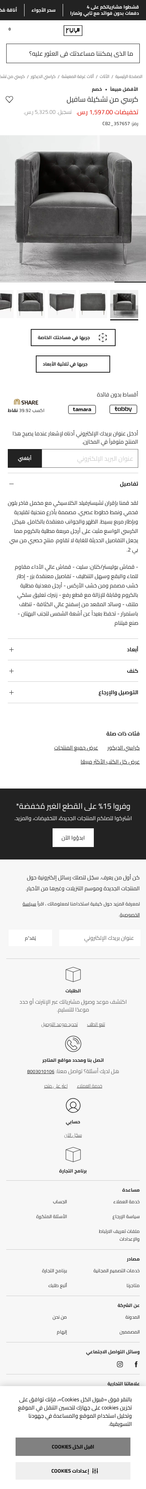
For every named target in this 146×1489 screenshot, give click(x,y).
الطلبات (73, 990)
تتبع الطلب (96, 1024)
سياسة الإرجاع (126, 1216)
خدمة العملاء (89, 1085)
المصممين (130, 1332)
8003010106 (41, 1071)
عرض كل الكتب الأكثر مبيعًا (110, 762)
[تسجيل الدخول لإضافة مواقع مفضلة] (9, 99)
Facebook (136, 1364)
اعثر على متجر (56, 1085)
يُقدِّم (30, 938)
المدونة (132, 1317)
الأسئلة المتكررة (51, 1216)
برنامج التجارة (73, 1170)
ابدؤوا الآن (73, 838)
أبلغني (25, 458)
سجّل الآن (73, 1134)
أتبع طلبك (57, 1285)
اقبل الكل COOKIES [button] (73, 1446)
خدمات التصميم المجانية (116, 1271)
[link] (125, 30)
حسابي (73, 1121)
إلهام (62, 1332)
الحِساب (60, 1202)
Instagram (119, 1364)
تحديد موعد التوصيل (59, 1024)
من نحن (60, 1317)
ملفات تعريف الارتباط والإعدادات (119, 1235)
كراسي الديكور (123, 748)
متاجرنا (133, 1285)
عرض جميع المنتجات (76, 748)
